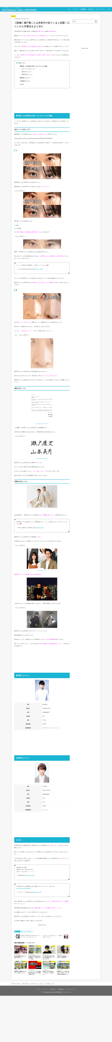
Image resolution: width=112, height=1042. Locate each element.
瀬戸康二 (30, 931)
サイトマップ (76, 9)
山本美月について (25, 81)
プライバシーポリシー (101, 9)
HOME (14, 983)
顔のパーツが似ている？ (28, 69)
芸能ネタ (13, 16)
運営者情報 (83, 9)
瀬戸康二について (25, 77)
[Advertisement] (45, 3)
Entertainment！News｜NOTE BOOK (19, 10)
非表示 (23, 63)
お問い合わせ (91, 9)
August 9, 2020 (37, 892)
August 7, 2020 (39, 269)
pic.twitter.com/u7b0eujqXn (24, 888)
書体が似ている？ (27, 71)
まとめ (22, 84)
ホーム (69, 9)
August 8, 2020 (40, 527)
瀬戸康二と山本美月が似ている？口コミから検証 (33, 66)
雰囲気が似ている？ (27, 74)
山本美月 (24, 931)
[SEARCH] (109, 9)
